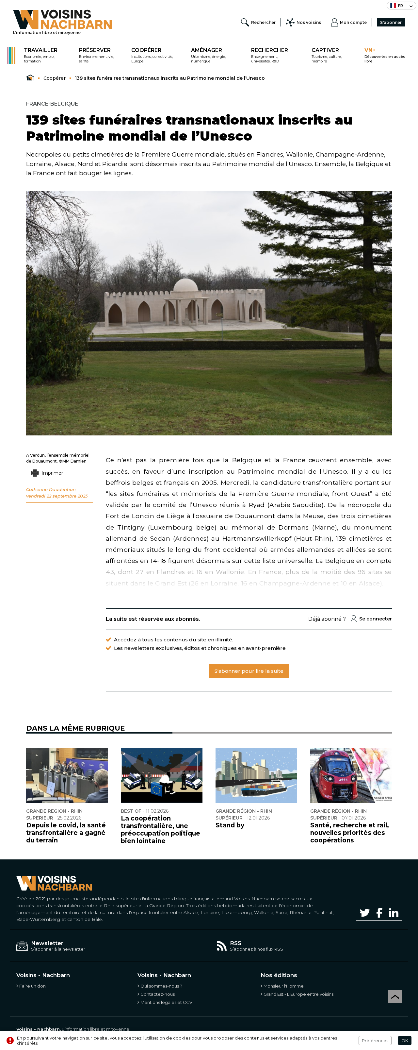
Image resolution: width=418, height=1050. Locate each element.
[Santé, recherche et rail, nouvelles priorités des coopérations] (351, 775)
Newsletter (47, 943)
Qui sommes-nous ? (161, 986)
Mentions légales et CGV (166, 1002)
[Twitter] (365, 913)
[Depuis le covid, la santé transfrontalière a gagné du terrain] (67, 775)
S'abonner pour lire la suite (249, 671)
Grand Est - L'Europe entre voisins (298, 994)
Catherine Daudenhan (51, 489)
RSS (235, 943)
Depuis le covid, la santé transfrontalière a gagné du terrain (66, 832)
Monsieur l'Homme (284, 986)
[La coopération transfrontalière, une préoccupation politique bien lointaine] (161, 775)
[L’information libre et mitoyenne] (62, 19)
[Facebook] (379, 912)
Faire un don (32, 986)
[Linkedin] (393, 912)
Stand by (230, 825)
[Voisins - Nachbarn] (30, 78)
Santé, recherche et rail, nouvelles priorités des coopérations (349, 832)
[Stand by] (256, 775)
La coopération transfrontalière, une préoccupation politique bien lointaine (160, 830)
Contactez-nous (157, 994)
